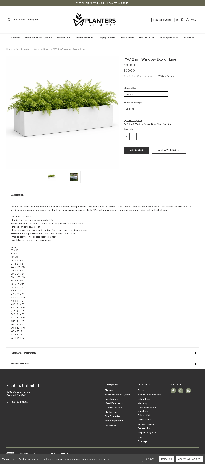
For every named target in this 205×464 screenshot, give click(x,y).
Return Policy (145, 398)
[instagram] (180, 390)
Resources (188, 37)
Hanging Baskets (106, 37)
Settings (150, 459)
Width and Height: (134, 102)
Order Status (145, 419)
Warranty (143, 403)
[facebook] (173, 390)
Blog (140, 436)
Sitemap (142, 441)
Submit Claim (145, 415)
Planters (15, 37)
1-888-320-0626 (19, 402)
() (195, 19)
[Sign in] (187, 19)
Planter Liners (127, 37)
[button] (102, 195)
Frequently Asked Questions (147, 409)
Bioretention (63, 37)
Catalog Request (146, 423)
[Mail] (177, 19)
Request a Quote (162, 19)
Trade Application (168, 37)
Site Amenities (146, 37)
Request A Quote (147, 432)
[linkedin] (188, 390)
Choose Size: (131, 87)
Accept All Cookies (189, 459)
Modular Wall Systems (149, 394)
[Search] (10, 19)
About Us (143, 390)
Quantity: (129, 129)
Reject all (166, 459)
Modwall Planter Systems (38, 37)
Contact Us (144, 428)
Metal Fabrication (84, 37)
